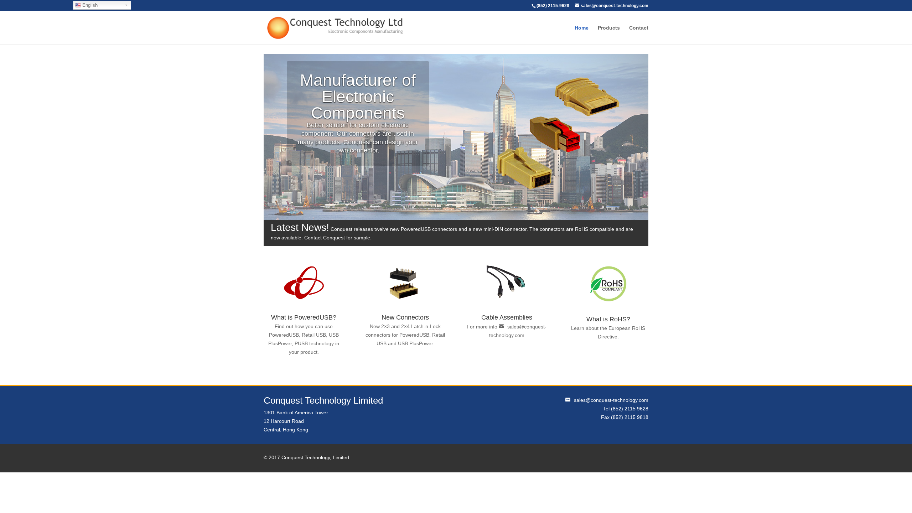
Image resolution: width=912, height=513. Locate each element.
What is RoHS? (608, 319)
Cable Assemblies (506, 317)
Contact (638, 28)
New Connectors (405, 317)
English (89, 5)
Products (609, 28)
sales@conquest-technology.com (611, 400)
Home (582, 28)
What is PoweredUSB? (303, 317)
